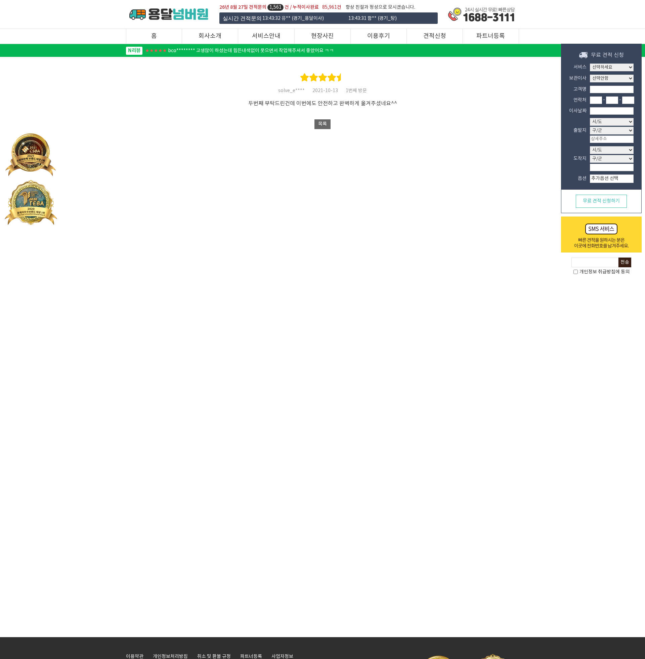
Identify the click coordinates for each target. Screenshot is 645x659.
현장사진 (322, 36)
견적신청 (434, 36)
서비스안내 (266, 36)
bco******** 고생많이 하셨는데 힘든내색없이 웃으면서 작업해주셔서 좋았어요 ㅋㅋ (231, 50)
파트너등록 (490, 36)
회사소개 (210, 36)
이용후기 (378, 36)
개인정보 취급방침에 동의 (604, 272)
